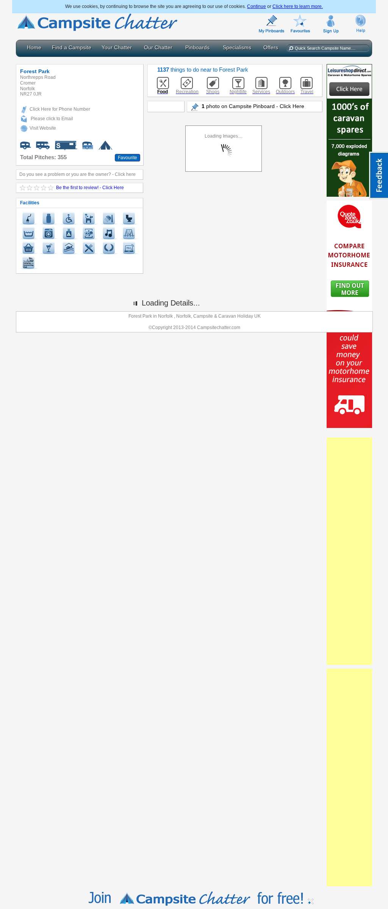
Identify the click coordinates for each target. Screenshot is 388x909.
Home (34, 47)
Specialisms (237, 47)
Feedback (378, 175)
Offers (270, 47)
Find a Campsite (71, 47)
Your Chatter (117, 47)
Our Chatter (158, 47)
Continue (256, 6)
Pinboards (197, 47)
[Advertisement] (349, 551)
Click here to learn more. (297, 6)
